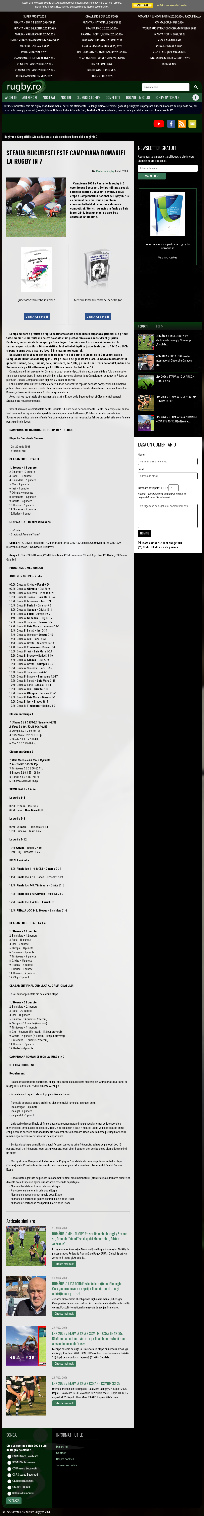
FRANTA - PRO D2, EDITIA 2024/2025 (35, 28)
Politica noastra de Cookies (172, 5)
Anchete (11, 97)
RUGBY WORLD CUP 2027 (101, 70)
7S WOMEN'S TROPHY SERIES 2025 (35, 70)
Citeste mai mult (64, 1264)
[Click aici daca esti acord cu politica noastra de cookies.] (143, 5)
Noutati (143, 326)
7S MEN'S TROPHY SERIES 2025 (35, 64)
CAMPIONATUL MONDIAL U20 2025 (34, 58)
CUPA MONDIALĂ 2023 (169, 46)
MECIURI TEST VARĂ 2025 (34, 46)
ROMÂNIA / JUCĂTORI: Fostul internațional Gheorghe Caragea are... (174, 361)
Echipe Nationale (167, 97)
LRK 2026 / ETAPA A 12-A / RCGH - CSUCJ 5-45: (176, 379)
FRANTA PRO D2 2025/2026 (102, 28)
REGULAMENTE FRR (169, 40)
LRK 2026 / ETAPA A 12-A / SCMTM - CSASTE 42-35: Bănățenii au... (176, 419)
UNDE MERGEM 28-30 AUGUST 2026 (169, 58)
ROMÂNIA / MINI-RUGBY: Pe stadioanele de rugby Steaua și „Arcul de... (173, 340)
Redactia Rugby (105, 171)
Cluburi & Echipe (88, 97)
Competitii (113, 97)
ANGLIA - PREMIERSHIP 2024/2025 (35, 34)
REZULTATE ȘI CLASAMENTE (169, 52)
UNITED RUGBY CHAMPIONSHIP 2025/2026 (102, 52)
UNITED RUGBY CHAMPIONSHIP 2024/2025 (34, 40)
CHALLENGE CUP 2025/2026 (102, 16)
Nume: (141, 454)
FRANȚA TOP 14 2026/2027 (169, 34)
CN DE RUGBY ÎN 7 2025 (34, 52)
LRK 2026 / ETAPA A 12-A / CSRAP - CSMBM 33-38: (176, 399)
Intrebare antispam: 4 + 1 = (153, 488)
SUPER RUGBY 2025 (34, 16)
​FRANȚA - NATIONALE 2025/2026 (102, 22)
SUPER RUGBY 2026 (102, 76)
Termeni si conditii (66, 1465)
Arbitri (66, 97)
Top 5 (159, 326)
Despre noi (62, 1447)
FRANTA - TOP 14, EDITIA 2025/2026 (102, 34)
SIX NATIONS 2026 (102, 64)
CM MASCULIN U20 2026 (169, 22)
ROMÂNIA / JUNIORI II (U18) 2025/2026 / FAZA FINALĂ (169, 16)
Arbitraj (49, 97)
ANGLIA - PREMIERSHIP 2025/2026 (102, 46)
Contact (61, 1453)
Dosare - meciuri (138, 97)
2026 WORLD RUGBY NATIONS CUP (102, 40)
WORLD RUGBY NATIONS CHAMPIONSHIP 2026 (169, 28)
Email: (141, 469)
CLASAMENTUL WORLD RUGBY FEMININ (102, 58)
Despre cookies (65, 1459)
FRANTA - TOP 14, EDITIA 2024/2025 (34, 22)
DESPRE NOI (169, 64)
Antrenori (29, 97)
